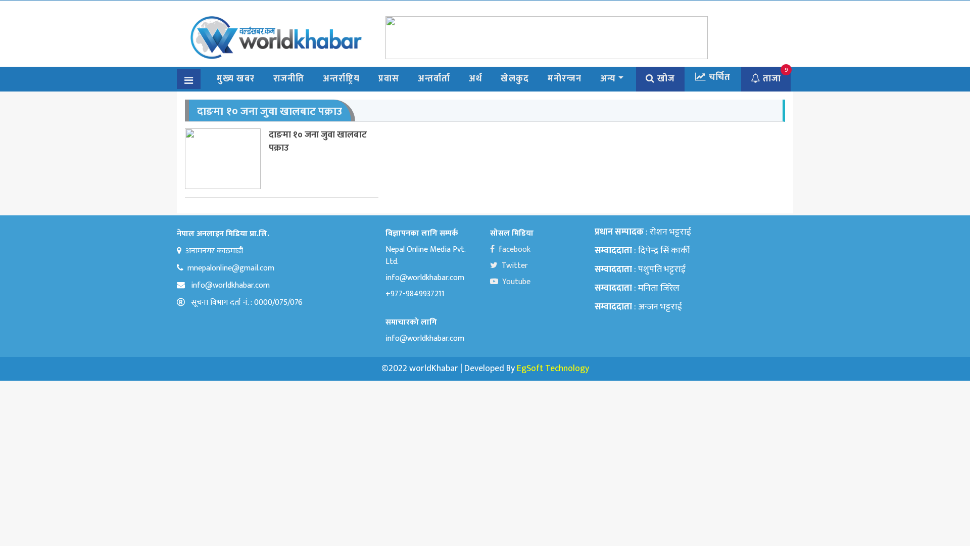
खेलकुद (515, 78)
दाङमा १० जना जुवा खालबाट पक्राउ (318, 141)
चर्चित (718, 77)
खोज (665, 78)
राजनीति (288, 78)
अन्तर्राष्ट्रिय (341, 78)
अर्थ (475, 78)
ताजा (770, 78)
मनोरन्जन (564, 78)
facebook (514, 249)
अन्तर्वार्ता (434, 78)
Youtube (516, 282)
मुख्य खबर (236, 78)
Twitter (515, 265)
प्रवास (388, 78)
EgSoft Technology (553, 368)
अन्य (608, 78)
